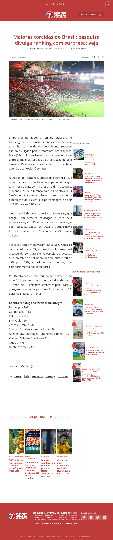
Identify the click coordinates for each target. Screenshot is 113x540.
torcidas (63, 376)
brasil (17, 376)
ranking (50, 376)
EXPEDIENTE (71, 523)
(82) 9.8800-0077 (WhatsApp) (43, 515)
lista (26, 376)
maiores (37, 376)
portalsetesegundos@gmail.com (44, 519)
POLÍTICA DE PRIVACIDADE (48, 523)
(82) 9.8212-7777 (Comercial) (43, 517)
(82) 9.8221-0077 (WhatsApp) (67, 515)
